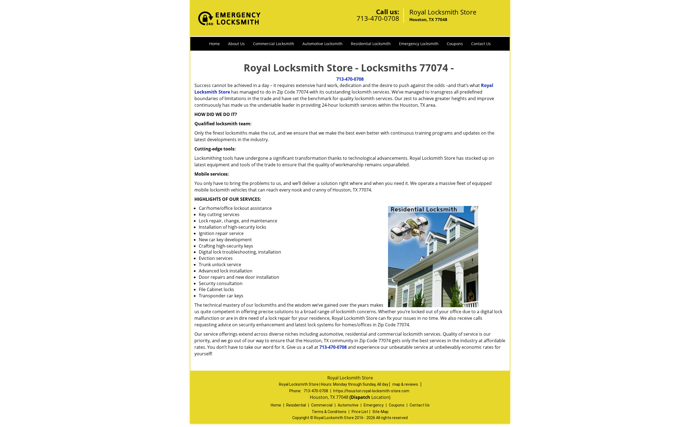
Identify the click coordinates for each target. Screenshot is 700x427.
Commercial (321, 405)
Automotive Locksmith (322, 43)
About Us (236, 43)
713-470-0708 (378, 18)
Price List (360, 411)
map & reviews (405, 384)
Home (214, 43)
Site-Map (380, 411)
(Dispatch (360, 397)
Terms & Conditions (329, 411)
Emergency (374, 405)
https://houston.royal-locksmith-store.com (371, 391)
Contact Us (481, 43)
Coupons (455, 43)
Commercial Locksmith (273, 43)
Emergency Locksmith (419, 43)
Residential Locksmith (371, 43)
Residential (296, 405)
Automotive (348, 405)
